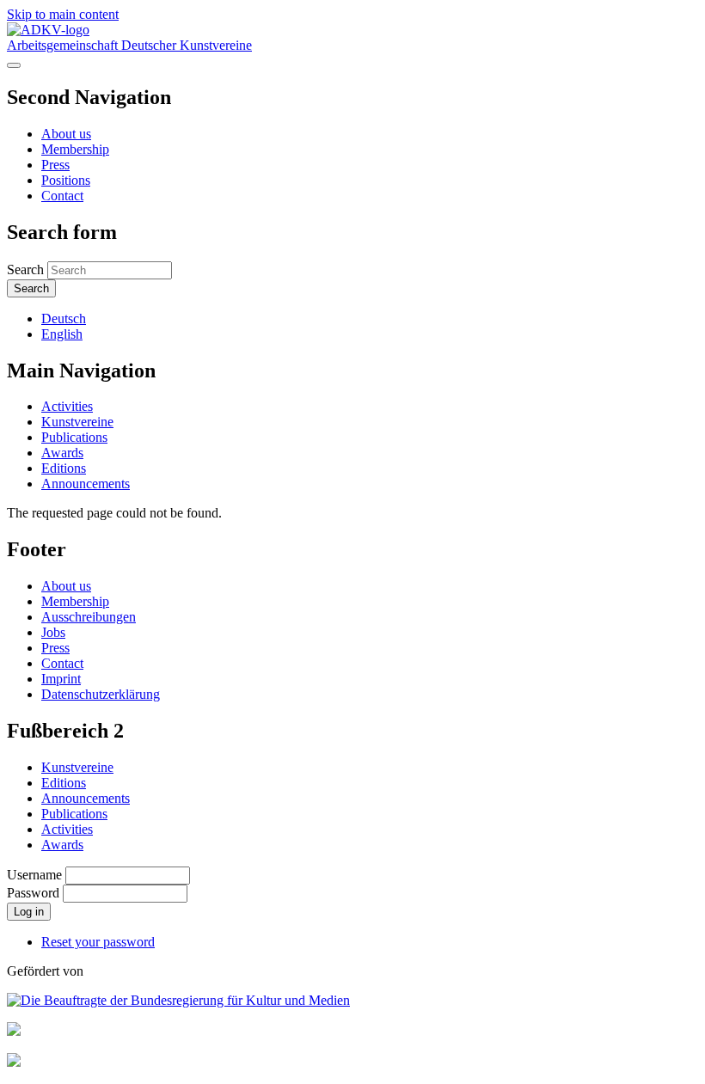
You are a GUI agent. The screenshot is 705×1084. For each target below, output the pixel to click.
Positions (65, 180)
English (62, 334)
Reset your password (98, 941)
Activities (67, 406)
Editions (63, 468)
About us (66, 133)
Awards (62, 452)
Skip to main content (63, 14)
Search (25, 269)
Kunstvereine (77, 421)
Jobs (53, 632)
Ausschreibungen (88, 616)
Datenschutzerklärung (100, 694)
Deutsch (63, 318)
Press (55, 164)
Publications (74, 437)
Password (33, 892)
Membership (75, 149)
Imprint (61, 678)
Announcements (85, 483)
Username (34, 874)
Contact (62, 195)
